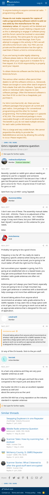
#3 (47, 245)
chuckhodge (11, 421)
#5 (47, 367)
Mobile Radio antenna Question (22, 428)
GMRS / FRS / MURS (23, 431)
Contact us (6, 492)
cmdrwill (13, 317)
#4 (47, 326)
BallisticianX (11, 431)
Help (39, 492)
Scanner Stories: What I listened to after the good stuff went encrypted (24, 464)
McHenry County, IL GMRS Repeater (25, 452)
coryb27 (9, 455)
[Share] (43, 169)
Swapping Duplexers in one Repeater (25, 418)
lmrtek (12, 357)
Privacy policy (30, 492)
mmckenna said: (9, 331)
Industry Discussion (23, 421)
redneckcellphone (9, 149)
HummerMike (15, 198)
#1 (47, 169)
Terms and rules (17, 492)
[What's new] (46, 3)
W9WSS (9, 468)
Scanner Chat (16, 444)
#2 (47, 207)
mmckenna (14, 236)
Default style (8, 489)
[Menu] (3, 3)
